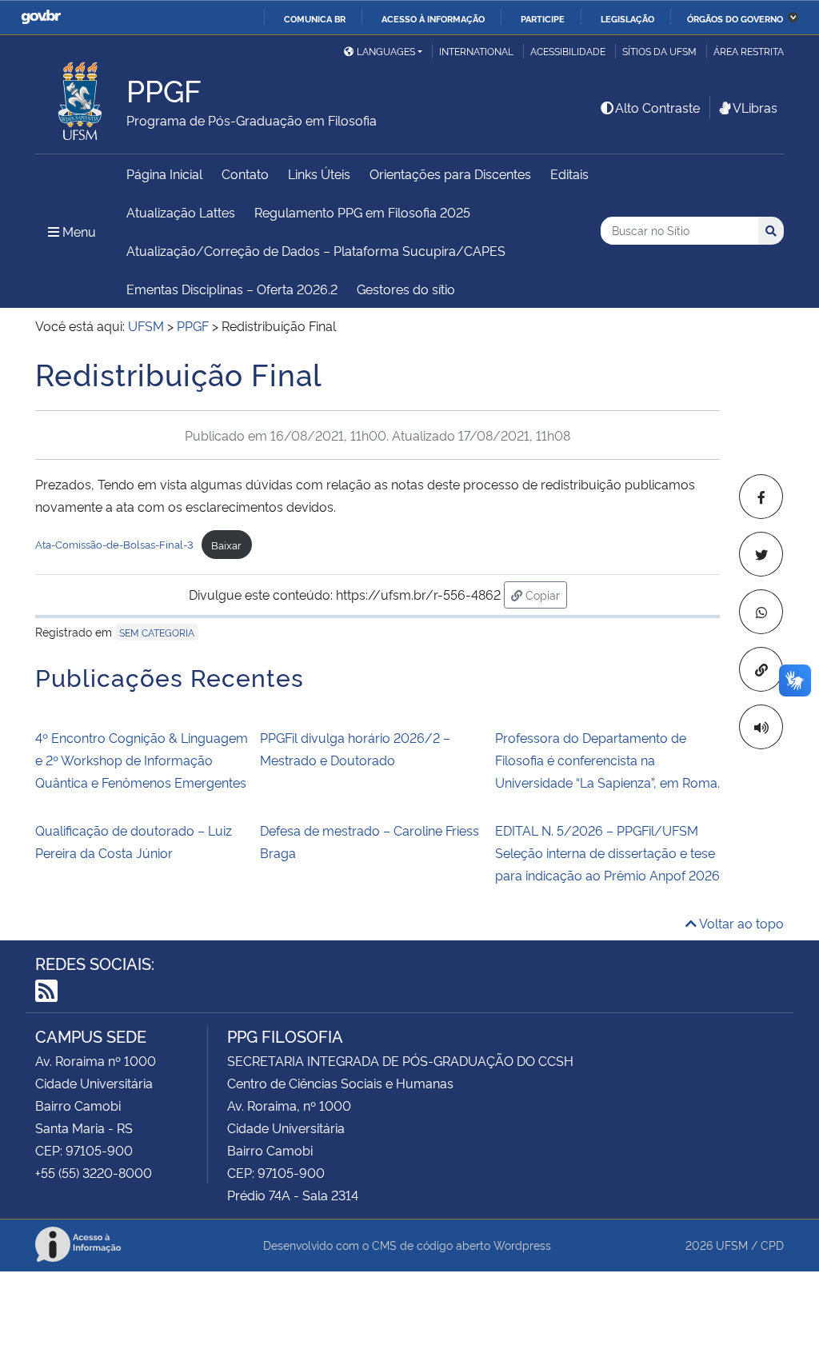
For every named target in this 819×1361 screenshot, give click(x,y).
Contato (245, 173)
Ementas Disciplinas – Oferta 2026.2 (232, 288)
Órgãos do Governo (735, 18)
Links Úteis (319, 173)
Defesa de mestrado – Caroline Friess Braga (369, 841)
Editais (569, 173)
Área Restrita (748, 51)
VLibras (755, 107)
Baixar (226, 544)
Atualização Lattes (180, 212)
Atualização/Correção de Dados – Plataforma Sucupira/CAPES (315, 250)
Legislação (627, 18)
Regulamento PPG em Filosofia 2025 (362, 212)
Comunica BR (315, 18)
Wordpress (522, 1244)
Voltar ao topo (740, 923)
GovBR (41, 17)
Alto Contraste (657, 107)
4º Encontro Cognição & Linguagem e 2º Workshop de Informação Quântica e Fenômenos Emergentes (141, 759)
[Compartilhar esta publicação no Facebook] (761, 496)
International (476, 51)
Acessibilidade (567, 51)
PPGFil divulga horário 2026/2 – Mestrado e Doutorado (355, 748)
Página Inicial (164, 173)
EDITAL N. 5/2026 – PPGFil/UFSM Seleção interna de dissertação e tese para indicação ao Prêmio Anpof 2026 (607, 852)
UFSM (732, 1244)
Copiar (544, 594)
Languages (386, 51)
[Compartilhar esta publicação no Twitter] (761, 554)
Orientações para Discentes (450, 173)
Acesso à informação (433, 18)
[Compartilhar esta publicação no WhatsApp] (761, 611)
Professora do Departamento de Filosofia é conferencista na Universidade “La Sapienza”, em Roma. (607, 759)
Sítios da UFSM (659, 51)
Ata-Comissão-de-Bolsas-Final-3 (114, 544)
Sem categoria (156, 632)
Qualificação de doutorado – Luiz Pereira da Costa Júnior (133, 841)
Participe (543, 18)
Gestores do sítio (406, 288)
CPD (772, 1244)
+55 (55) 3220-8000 (93, 1172)
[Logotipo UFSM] (80, 97)
